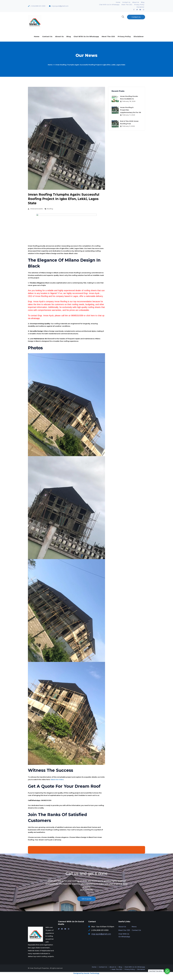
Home (118, 2)
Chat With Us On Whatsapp (109, 5)
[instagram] (68, 929)
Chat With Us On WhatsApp (124, 935)
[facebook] (62, 929)
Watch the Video (57, 779)
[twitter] (58, 929)
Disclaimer (140, 7)
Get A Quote (86, 899)
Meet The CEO (126, 5)
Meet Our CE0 (124, 930)
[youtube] (65, 929)
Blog (142, 2)
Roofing (50, 209)
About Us (135, 2)
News (134, 927)
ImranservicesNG (36, 209)
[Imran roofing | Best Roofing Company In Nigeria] (34, 22)
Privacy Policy (139, 5)
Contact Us (126, 2)
